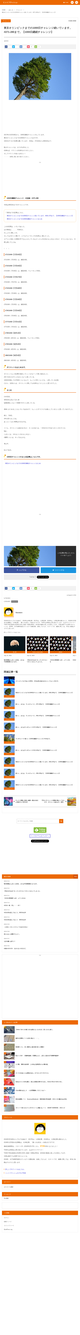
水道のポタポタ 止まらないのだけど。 (15, 948)
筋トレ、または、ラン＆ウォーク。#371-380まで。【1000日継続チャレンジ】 (38, 704)
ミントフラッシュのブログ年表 (15, 1173)
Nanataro (7, 598)
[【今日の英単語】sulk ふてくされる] (60, 643)
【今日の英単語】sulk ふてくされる (60, 660)
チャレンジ (6, 21)
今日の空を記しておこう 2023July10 (15, 919)
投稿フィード (8, 1221)
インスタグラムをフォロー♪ (40, 836)
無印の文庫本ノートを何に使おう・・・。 (28, 1038)
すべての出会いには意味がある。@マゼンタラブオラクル (32, 1073)
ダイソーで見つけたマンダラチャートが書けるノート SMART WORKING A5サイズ (40, 1108)
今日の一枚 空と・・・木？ (12, 905)
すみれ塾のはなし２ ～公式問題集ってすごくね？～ (31, 1090)
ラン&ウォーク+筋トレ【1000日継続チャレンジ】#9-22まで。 (33, 738)
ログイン (6, 1217)
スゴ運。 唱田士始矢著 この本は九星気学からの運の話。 (32, 1064)
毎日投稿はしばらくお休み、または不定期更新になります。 (14, 660)
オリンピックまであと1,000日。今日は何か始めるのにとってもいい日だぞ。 (37, 681)
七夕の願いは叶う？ (9, 941)
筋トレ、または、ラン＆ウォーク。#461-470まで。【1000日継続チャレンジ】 (38, 715)
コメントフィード (9, 1225)
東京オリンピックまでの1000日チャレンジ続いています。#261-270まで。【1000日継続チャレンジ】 (40, 215)
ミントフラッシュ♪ (10, 2)
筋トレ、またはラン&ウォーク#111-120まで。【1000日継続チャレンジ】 (36, 750)
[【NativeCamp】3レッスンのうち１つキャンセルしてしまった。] (37, 643)
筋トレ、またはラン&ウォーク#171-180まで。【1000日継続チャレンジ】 (36, 727)
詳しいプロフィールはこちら (12, 632)
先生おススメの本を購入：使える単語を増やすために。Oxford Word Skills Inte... (39, 1081)
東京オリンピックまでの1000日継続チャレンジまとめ (24, 219)
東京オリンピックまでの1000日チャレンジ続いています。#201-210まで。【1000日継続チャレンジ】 (44, 785)
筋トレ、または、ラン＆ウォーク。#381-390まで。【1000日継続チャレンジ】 (38, 773)
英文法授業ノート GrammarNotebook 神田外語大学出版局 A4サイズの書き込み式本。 (42, 1099)
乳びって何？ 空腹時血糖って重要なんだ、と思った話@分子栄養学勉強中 (37, 1055)
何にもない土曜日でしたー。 (12, 934)
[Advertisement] (40, 116)
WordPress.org (8, 1229)
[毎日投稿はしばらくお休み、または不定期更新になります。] (14, 643)
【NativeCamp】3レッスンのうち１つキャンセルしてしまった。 (37, 660)
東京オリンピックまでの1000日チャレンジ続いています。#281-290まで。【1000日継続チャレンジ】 (44, 692)
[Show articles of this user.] (8, 611)
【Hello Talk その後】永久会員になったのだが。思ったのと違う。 (35, 1029)
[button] (72, 2)
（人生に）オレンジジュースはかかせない (16, 927)
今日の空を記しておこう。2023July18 (15, 912)
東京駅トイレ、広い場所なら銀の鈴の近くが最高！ (30, 1047)
